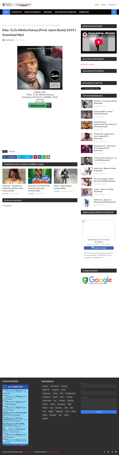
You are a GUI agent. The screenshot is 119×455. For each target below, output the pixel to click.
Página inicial (6, 25)
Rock (67, 411)
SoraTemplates (28, 452)
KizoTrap (70, 400)
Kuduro (45, 404)
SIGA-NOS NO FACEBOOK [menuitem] (65, 12)
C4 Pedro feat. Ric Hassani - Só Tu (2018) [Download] (105, 159)
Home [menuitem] (6, 12)
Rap (71, 408)
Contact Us (112, 5)
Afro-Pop (64, 386)
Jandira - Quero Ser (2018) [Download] (103, 190)
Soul (60, 415)
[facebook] (104, 452)
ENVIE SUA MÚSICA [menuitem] (33, 12)
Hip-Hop (69, 397)
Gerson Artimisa (53, 452)
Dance (63, 390)
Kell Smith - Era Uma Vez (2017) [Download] (105, 102)
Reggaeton (59, 411)
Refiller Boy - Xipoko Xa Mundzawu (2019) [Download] (104, 201)
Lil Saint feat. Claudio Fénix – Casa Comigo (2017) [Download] (104, 136)
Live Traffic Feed (15, 387)
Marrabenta (61, 404)
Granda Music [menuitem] (29, 18)
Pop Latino (58, 408)
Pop (51, 408)
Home (97, 5)
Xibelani (45, 418)
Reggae (51, 411)
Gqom (62, 397)
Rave (44, 411)
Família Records (71, 393)
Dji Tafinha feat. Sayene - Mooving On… (15, 397)
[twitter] (108, 452)
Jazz (55, 400)
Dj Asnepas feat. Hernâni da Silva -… (14, 392)
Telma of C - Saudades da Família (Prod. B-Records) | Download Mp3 (12, 188)
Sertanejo (53, 415)
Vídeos (66, 415)
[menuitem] (101, 12)
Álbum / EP (46, 390)
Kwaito (52, 404)
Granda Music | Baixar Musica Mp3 (13, 441)
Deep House (46, 393)
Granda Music (9, 40)
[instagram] (112, 452)
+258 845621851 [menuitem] (11, 18)
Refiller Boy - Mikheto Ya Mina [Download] (105, 169)
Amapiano (55, 390)
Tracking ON (22, 444)
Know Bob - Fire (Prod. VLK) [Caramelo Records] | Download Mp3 (39, 188)
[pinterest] (116, 452)
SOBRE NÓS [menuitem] (84, 12)
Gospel (55, 397)
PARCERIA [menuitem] (48, 12)
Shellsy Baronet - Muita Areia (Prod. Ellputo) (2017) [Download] (105, 148)
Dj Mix (55, 393)
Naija (69, 404)
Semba (45, 415)
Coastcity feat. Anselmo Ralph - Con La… (15, 408)
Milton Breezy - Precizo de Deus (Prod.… (15, 436)
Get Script (8, 444)
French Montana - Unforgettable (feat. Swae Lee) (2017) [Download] (105, 124)
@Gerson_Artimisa (87, 64)
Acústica (45, 386)
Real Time (14, 444)
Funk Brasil (46, 397)
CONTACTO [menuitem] (17, 12)
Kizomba (14, 25)
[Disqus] (39, 288)
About (103, 5)
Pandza (45, 408)
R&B (66, 408)
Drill (61, 393)
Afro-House (54, 386)
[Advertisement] (39, 131)
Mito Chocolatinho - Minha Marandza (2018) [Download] (104, 180)
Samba (74, 411)
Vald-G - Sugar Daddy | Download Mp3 (62, 187)
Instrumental (47, 400)
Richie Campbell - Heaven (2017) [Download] (103, 113)
